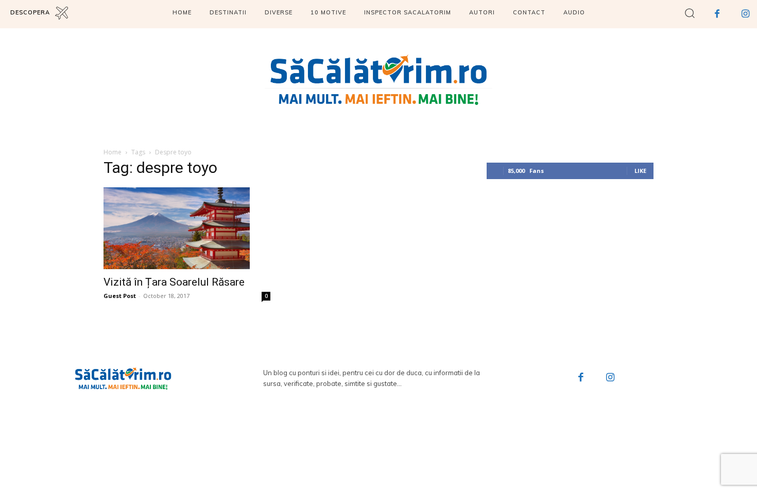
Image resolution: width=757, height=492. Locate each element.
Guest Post (120, 296)
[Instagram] (745, 14)
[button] (689, 12)
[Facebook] (717, 14)
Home (113, 152)
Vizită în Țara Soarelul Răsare (174, 282)
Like (640, 170)
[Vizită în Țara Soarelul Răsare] (187, 228)
